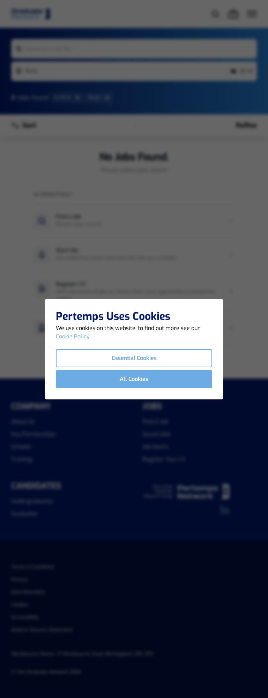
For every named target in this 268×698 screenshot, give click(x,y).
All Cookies (134, 379)
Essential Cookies (134, 358)
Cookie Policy (73, 336)
